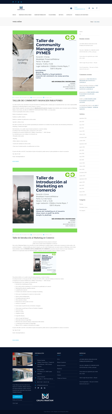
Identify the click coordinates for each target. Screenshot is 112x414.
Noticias (81, 204)
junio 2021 (81, 121)
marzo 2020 (82, 163)
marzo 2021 (82, 131)
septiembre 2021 (83, 118)
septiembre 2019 (83, 179)
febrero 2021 (82, 134)
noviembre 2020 (82, 137)
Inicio (14, 14)
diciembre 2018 (82, 194)
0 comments (17, 97)
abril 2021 (81, 127)
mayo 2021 (81, 124)
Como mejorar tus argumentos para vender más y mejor (88, 57)
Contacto (69, 14)
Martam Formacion (40, 14)
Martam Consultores (25, 14)
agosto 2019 (82, 182)
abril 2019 (81, 188)
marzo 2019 (82, 191)
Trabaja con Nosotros (81, 14)
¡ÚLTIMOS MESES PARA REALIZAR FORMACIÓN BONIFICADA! (88, 44)
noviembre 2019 (82, 172)
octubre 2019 (82, 175)
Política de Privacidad (17, 400)
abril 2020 (81, 159)
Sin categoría (82, 210)
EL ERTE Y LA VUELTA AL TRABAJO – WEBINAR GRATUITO (88, 107)
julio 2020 (81, 150)
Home (92, 21)
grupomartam (39, 97)
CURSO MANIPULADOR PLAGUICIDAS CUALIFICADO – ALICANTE (89, 94)
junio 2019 (81, 185)
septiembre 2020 (83, 143)
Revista (61, 14)
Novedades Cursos (26, 97)
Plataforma (52, 14)
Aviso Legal (15, 403)
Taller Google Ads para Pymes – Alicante (88, 62)
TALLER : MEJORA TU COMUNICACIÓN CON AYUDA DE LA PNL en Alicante (89, 51)
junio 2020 (81, 153)
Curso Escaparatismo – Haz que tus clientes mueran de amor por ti (88, 68)
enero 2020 (81, 169)
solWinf (66, 411)
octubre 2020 (82, 140)
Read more (16, 161)
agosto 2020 (82, 147)
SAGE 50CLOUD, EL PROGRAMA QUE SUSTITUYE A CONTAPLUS (88, 80)
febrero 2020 (82, 166)
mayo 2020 (81, 156)
